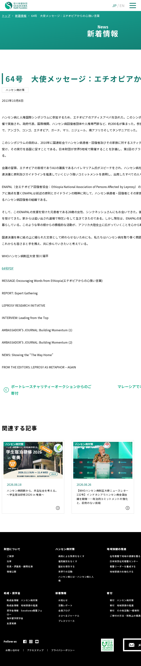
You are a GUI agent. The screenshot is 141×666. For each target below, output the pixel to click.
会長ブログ (64, 610)
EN (122, 5)
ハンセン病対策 (15, 90)
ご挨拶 (10, 556)
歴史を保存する (66, 566)
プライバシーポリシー (63, 650)
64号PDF (8, 268)
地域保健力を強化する (121, 571)
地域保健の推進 (116, 549)
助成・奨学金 (12, 593)
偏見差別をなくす (67, 561)
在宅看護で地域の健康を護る (125, 556)
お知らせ (63, 600)
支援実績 (11, 623)
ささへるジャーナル (68, 615)
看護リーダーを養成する (123, 566)
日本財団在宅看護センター (124, 561)
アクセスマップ (35, 650)
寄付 (109, 593)
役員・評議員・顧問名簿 (20, 566)
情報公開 (11, 571)
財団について (12, 549)
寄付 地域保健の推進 (121, 605)
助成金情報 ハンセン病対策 (22, 600)
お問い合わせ (13, 650)
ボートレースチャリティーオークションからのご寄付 (51, 390)
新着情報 (60, 593)
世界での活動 (65, 571)
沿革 (9, 561)
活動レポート (65, 605)
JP (114, 5)
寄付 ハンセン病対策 (121, 600)
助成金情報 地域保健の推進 (22, 605)
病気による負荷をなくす (71, 556)
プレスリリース (66, 620)
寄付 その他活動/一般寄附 (124, 610)
